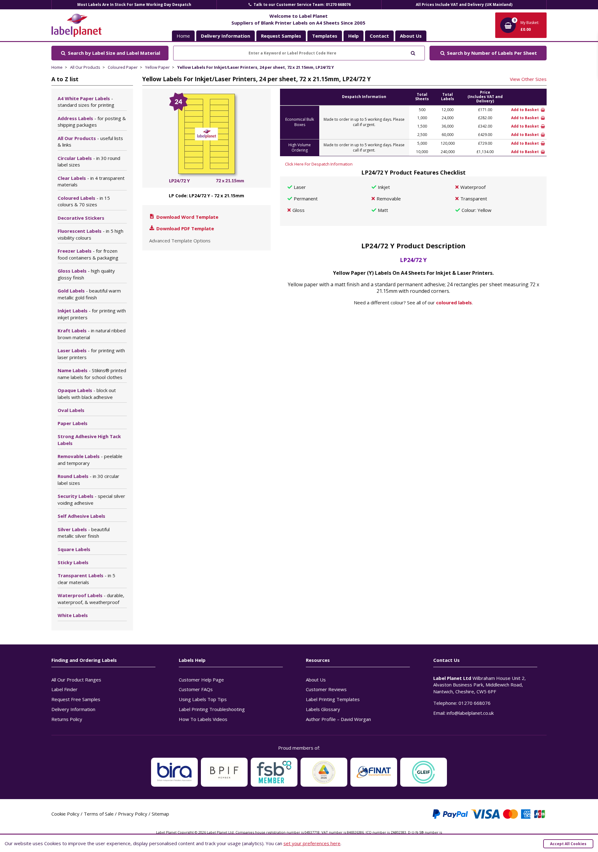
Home (183, 36)
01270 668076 (474, 703)
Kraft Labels (92, 333)
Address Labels (92, 121)
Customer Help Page (201, 679)
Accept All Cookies (568, 843)
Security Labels (91, 499)
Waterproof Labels (91, 598)
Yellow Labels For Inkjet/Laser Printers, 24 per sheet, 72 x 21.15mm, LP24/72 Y (255, 67)
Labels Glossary (323, 709)
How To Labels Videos (203, 719)
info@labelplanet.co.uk (470, 713)
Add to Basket (525, 109)
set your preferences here (311, 843)
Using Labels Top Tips (203, 699)
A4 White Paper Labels (86, 101)
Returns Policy (66, 719)
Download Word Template (186, 217)
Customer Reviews (326, 689)
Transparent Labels (86, 578)
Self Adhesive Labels (81, 516)
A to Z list (64, 79)
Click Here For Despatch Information (319, 164)
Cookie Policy (65, 814)
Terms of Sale (99, 814)
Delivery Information (73, 709)
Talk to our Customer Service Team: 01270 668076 (302, 4)
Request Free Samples (75, 699)
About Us (316, 679)
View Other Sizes (528, 79)
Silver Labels (84, 532)
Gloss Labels (86, 274)
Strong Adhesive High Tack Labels (89, 439)
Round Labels (88, 479)
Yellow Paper (157, 67)
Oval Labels (71, 410)
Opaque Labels (87, 393)
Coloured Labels (84, 201)
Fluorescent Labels (90, 234)
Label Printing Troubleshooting (212, 709)
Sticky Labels (73, 562)
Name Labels (92, 373)
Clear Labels (91, 181)
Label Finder (64, 689)
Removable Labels (90, 459)
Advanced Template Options (180, 240)
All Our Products (85, 67)
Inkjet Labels (92, 314)
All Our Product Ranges (76, 679)
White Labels (73, 615)
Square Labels (74, 549)
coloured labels (454, 302)
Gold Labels (89, 294)
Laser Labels (91, 353)
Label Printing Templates (333, 699)
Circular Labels (89, 161)
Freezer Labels (88, 254)
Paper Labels (73, 423)
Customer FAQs (196, 689)
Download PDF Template (184, 228)
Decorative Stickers (81, 218)
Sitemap (160, 814)
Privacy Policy (132, 814)
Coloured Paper (123, 67)
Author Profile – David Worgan (338, 719)
